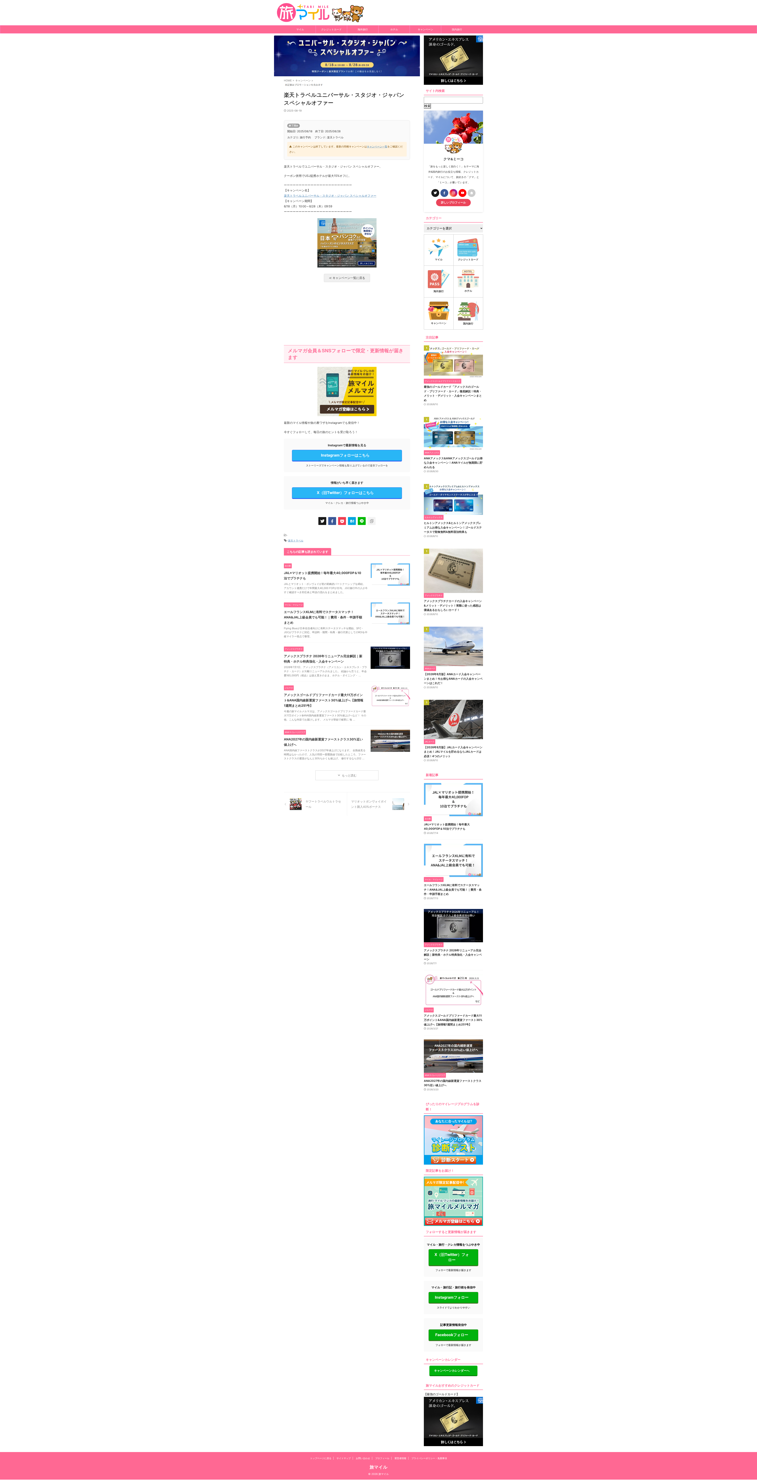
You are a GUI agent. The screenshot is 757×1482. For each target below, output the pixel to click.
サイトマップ (344, 1458)
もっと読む (349, 775)
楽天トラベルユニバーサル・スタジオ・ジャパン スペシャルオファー (330, 196)
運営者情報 (400, 1458)
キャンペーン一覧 (377, 146)
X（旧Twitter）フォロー (451, 1257)
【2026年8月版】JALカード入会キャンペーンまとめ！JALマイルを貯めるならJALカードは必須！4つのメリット (453, 752)
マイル (300, 29)
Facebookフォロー (451, 1334)
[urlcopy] (372, 521)
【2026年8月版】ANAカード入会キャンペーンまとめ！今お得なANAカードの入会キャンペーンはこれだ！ (453, 678)
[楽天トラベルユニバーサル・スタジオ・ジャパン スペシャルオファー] (352, 521)
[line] (362, 521)
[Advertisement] (347, 313)
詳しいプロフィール (453, 202)
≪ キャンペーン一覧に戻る (347, 278)
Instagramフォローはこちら (345, 455)
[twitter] (322, 521)
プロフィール (382, 1458)
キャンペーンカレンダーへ (452, 1370)
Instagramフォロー (452, 1297)
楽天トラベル (295, 540)
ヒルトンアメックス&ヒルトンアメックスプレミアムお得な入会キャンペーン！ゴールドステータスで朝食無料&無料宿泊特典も (453, 527)
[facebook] (332, 521)
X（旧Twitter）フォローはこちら (345, 492)
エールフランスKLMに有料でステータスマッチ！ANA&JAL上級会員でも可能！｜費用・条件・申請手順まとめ (323, 617)
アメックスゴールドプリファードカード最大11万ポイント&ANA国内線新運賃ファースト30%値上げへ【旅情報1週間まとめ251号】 (323, 700)
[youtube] (462, 193)
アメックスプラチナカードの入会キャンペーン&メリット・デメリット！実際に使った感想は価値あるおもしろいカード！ (453, 605)
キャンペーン (425, 29)
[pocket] (342, 521)
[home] (471, 193)
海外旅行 (363, 29)
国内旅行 (457, 29)
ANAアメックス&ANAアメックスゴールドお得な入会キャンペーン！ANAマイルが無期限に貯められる (453, 463)
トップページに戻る (320, 1458)
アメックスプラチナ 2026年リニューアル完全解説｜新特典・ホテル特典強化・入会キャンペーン (453, 955)
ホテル (394, 29)
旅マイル (379, 1467)
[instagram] (453, 193)
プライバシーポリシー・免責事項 (429, 1458)
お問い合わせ (363, 1458)
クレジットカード (331, 29)
